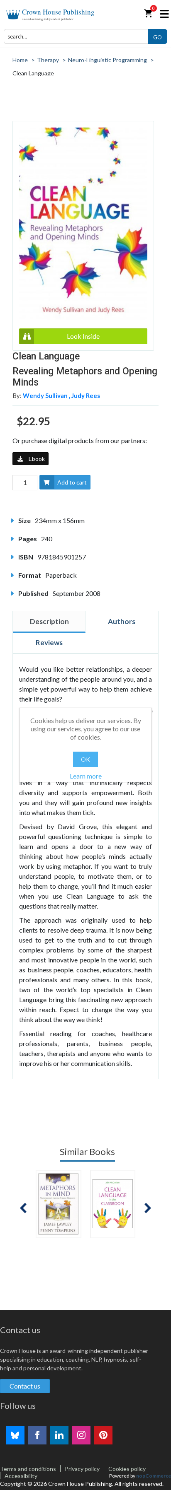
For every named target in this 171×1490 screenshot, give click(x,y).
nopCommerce (153, 1476)
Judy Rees (85, 395)
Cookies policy (127, 1468)
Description (49, 621)
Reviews (49, 642)
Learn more (86, 776)
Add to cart (72, 482)
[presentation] (23, 1208)
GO (157, 37)
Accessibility (21, 1475)
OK (85, 759)
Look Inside (83, 336)
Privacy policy (82, 1468)
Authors (121, 621)
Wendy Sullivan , (47, 395)
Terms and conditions (28, 1468)
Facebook (37, 1435)
